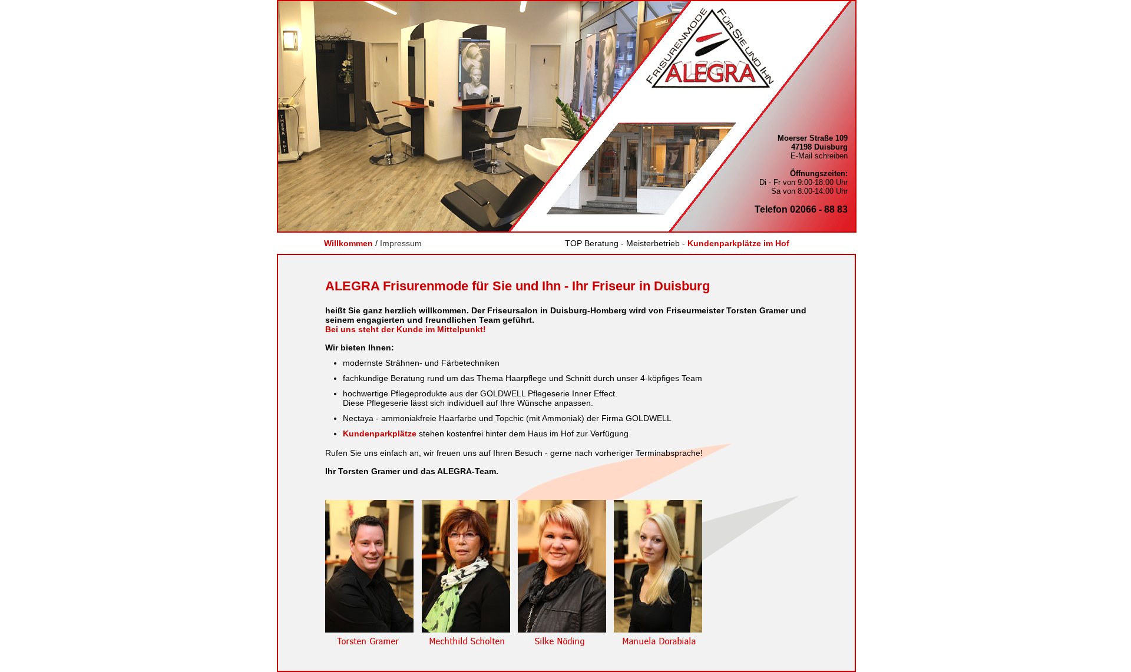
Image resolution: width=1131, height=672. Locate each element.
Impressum (401, 243)
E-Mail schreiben (819, 155)
